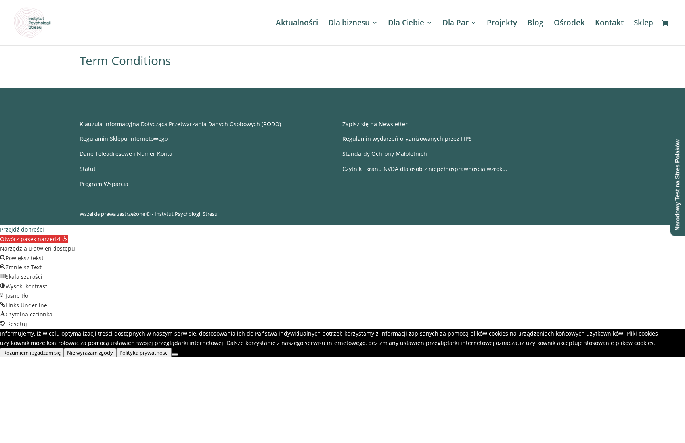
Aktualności (297, 24)
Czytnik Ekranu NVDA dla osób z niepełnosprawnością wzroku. (424, 169)
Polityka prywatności (143, 352)
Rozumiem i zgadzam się (32, 352)
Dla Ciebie (406, 24)
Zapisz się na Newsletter (375, 124)
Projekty (502, 24)
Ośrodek (569, 24)
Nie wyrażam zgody (90, 352)
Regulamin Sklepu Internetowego (124, 138)
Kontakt (609, 24)
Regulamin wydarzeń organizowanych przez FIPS (407, 138)
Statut (88, 169)
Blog (535, 24)
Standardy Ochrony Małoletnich (384, 153)
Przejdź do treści (22, 229)
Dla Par (455, 24)
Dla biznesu (349, 24)
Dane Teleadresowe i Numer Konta (126, 153)
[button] (34, 239)
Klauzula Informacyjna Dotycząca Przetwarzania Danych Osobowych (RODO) (180, 124)
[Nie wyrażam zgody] (175, 354)
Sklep (643, 24)
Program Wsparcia (104, 184)
